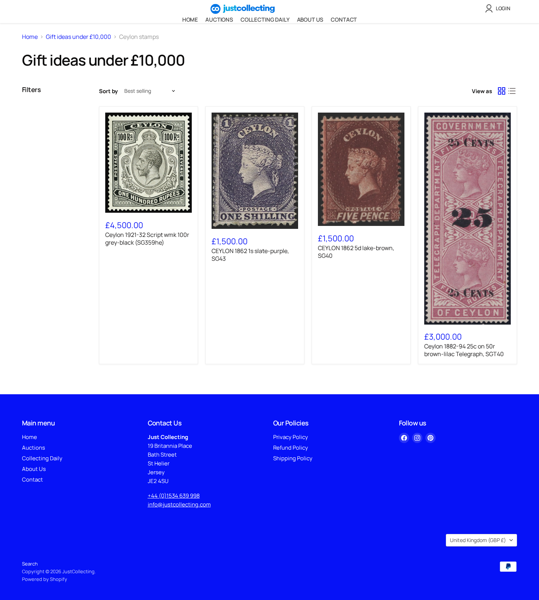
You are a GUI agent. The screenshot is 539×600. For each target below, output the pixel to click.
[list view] (512, 91)
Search (30, 563)
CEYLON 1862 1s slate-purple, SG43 (250, 255)
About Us (310, 19)
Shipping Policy (292, 458)
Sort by (108, 91)
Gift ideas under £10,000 (78, 36)
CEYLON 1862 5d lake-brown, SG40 (356, 252)
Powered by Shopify (44, 579)
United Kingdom (478, 540)
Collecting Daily (265, 19)
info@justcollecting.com (179, 504)
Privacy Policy (290, 437)
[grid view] (501, 91)
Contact (344, 19)
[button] (499, 8)
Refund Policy (290, 447)
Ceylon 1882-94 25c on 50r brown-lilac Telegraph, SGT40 (464, 350)
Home (190, 19)
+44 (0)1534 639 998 (174, 496)
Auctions (219, 19)
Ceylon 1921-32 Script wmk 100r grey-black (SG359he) (147, 238)
